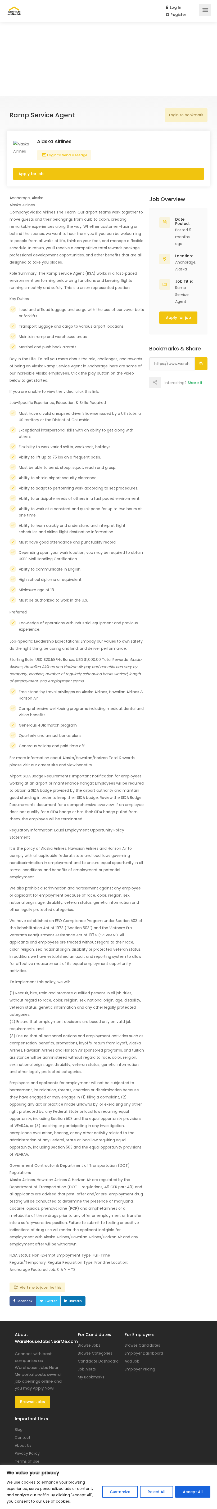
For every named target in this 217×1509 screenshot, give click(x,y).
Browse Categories (95, 1353)
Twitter (51, 1301)
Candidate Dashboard (98, 1361)
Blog (18, 1429)
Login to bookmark (186, 115)
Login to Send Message (66, 155)
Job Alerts (87, 1369)
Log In (175, 7)
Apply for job (31, 173)
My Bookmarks (91, 1377)
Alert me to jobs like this (40, 1287)
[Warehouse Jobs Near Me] (14, 8)
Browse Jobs (32, 1401)
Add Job (132, 1361)
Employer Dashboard (144, 1353)
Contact (22, 1437)
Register (177, 14)
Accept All (193, 1491)
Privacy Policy (27, 1453)
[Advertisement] (108, 59)
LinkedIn (75, 1301)
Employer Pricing (140, 1369)
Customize (120, 1491)
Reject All (156, 1491)
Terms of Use (27, 1461)
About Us (23, 1445)
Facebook (24, 1301)
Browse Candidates (142, 1345)
